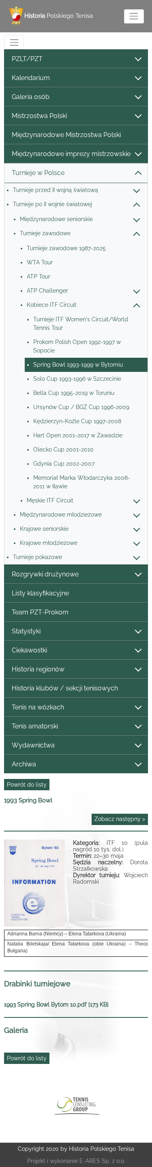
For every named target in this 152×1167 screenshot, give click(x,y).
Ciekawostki (29, 650)
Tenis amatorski (35, 726)
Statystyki (26, 631)
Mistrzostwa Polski (39, 116)
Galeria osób (30, 97)
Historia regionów (38, 669)
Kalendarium (31, 78)
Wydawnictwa (33, 745)
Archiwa (24, 764)
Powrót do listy (27, 784)
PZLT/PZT (27, 59)
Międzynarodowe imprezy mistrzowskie (71, 154)
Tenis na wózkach (38, 707)
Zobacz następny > (119, 819)
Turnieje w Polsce (38, 173)
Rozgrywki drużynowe (45, 574)
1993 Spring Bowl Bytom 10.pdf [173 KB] (56, 1004)
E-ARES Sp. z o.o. (102, 1161)
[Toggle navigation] (134, 16)
